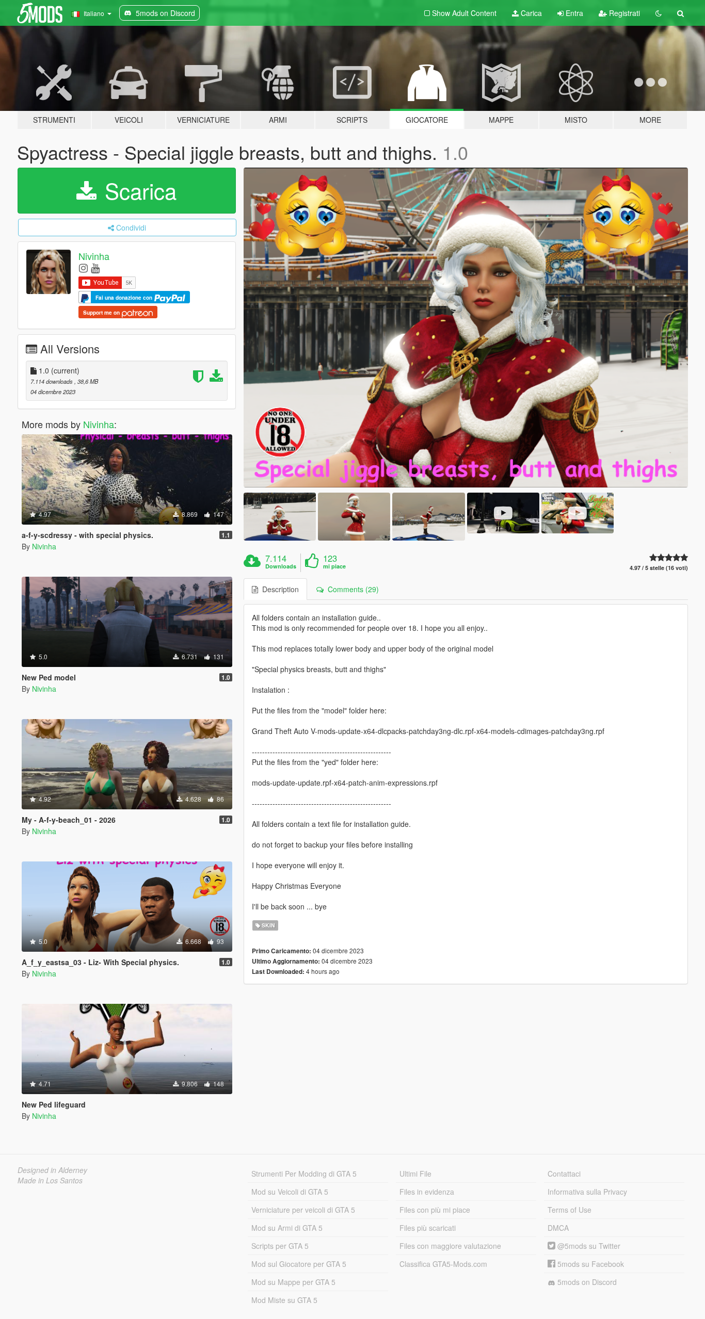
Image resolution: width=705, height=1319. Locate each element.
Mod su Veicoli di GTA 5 (289, 1191)
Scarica (138, 190)
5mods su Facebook (589, 1264)
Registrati (623, 13)
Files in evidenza (426, 1191)
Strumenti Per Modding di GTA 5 (304, 1173)
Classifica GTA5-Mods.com (443, 1264)
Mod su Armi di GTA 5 (287, 1228)
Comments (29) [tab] (351, 589)
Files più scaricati (427, 1228)
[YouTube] (95, 267)
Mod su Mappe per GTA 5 (293, 1282)
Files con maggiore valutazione (450, 1246)
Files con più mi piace (434, 1209)
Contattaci (564, 1173)
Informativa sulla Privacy (587, 1191)
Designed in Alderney (52, 1170)
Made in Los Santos (50, 1180)
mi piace (334, 566)
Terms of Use (569, 1209)
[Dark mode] (658, 13)
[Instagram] (83, 267)
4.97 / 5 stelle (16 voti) (659, 568)
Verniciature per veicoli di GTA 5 (303, 1209)
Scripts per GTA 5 (280, 1246)
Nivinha (93, 256)
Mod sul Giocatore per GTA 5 (298, 1264)
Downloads (280, 566)
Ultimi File (415, 1173)
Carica (530, 13)
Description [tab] (278, 589)
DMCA (558, 1228)
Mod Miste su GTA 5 (284, 1300)
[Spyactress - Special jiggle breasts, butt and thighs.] (466, 327)
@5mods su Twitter (587, 1246)
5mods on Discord (586, 1282)
